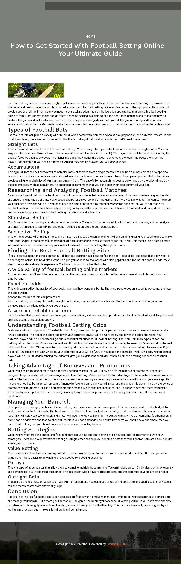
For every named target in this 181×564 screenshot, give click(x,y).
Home (90, 36)
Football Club (116, 544)
